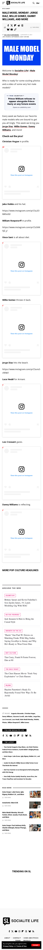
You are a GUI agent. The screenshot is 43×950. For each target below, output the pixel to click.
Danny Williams (7, 716)
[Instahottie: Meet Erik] (35, 805)
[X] (6, 736)
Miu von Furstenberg (11, 35)
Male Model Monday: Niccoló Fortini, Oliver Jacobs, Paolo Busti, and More (14, 815)
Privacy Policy (8, 946)
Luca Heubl (15, 719)
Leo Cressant (6, 719)
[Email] (11, 29)
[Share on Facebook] (8, 25)
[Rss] (30, 736)
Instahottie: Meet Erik (10, 803)
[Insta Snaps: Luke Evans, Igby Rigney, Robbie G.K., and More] (35, 794)
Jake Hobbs (28, 716)
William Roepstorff (14, 722)
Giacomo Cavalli (18, 716)
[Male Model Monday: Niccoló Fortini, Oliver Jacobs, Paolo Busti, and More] (35, 814)
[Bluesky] (26, 736)
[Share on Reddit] (18, 25)
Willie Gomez (20, 126)
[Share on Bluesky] (8, 29)
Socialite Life (21, 70)
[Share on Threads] (22, 25)
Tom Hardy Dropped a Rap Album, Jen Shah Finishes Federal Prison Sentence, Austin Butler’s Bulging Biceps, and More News (20, 749)
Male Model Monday (26, 719)
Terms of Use (21, 946)
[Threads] (22, 736)
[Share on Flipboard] (15, 25)
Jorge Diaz (7, 126)
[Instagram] (14, 736)
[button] (35, 945)
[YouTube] (10, 736)
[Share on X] (11, 25)
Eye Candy (6, 8)
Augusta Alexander (17, 713)
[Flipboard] (18, 736)
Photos (4, 722)
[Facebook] (3, 736)
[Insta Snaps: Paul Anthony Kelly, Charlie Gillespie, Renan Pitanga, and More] (35, 827)
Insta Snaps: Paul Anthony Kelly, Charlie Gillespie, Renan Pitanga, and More (14, 828)
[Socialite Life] (16, 3)
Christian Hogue (30, 713)
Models (36, 719)
